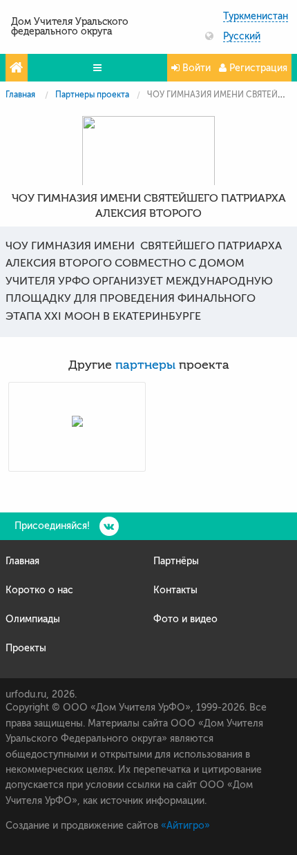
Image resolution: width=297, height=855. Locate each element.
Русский (241, 36)
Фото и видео (185, 619)
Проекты (26, 648)
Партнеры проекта (92, 94)
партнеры (145, 365)
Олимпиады (33, 619)
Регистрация (257, 68)
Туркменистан (255, 16)
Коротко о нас (39, 590)
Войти (195, 68)
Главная (20, 94)
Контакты (175, 590)
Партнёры (176, 561)
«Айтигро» (185, 825)
